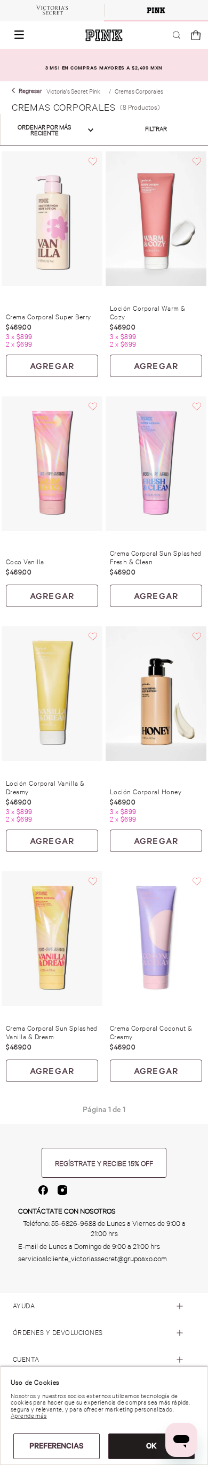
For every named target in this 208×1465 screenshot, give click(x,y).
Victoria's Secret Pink (73, 91)
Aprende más (29, 1416)
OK (151, 1446)
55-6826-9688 (73, 1223)
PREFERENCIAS (56, 1446)
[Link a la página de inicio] (27, 91)
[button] (15, 35)
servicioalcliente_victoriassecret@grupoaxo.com (92, 1258)
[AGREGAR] (52, 366)
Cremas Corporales (139, 91)
